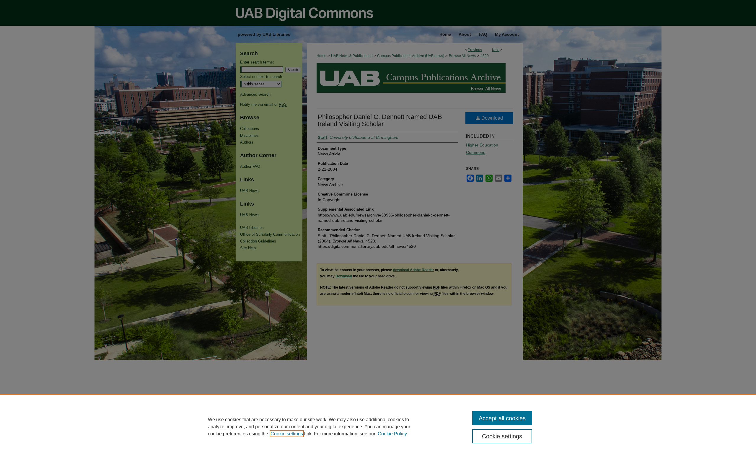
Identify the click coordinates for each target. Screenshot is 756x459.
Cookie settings (287, 433)
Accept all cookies (502, 418)
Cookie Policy (392, 433)
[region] (378, 426)
